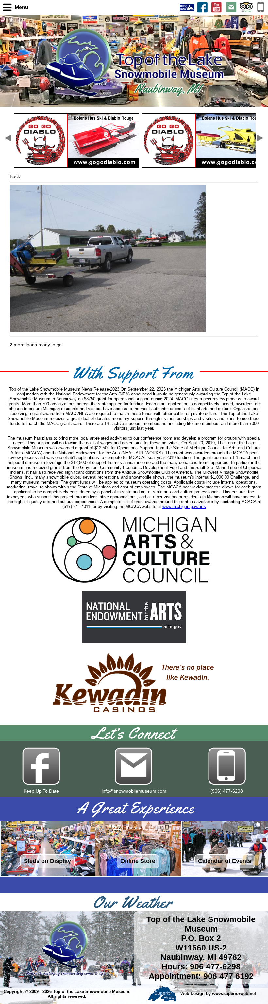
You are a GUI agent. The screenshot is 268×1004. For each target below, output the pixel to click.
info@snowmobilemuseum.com (134, 791)
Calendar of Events (224, 861)
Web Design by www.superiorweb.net (217, 993)
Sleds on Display (47, 861)
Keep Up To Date (41, 791)
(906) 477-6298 (226, 791)
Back (15, 176)
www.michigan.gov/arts (184, 506)
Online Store (137, 861)
